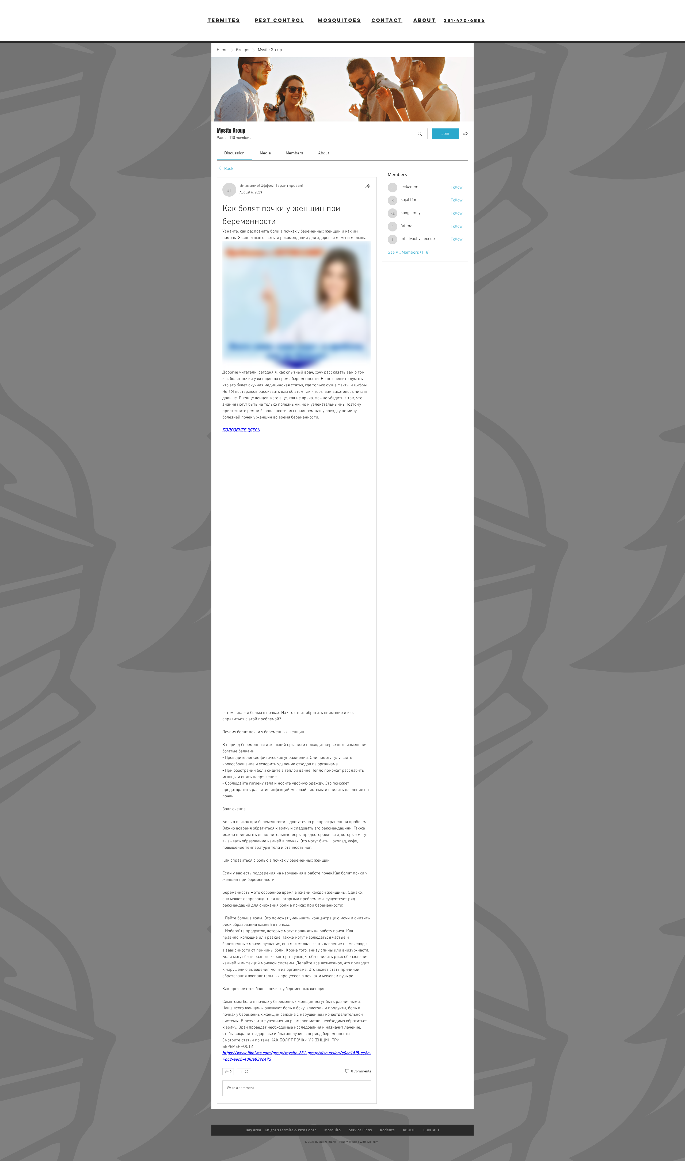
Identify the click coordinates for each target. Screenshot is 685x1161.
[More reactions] (244, 1071)
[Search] (420, 133)
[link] (234, 153)
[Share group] (465, 133)
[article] (297, 640)
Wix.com (372, 1142)
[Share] (368, 186)
